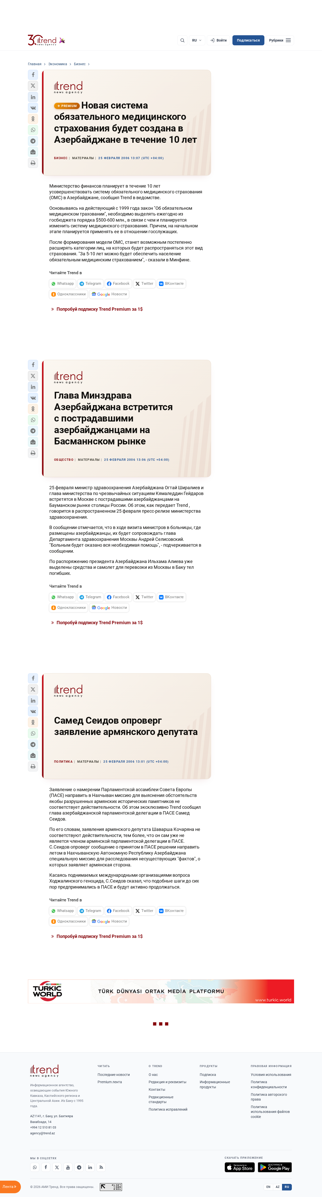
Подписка (208, 1075)
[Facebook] (45, 1167)
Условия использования (271, 1075)
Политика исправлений (168, 1109)
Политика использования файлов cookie (270, 1112)
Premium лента (110, 1082)
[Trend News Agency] (44, 1071)
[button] (33, 75)
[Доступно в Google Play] (275, 1167)
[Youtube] (67, 1167)
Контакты (157, 1089)
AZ (278, 1187)
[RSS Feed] (101, 1167)
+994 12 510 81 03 (43, 1127)
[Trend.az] (46, 40)
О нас (153, 1075)
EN (268, 1187)
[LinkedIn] (90, 1167)
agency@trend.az (42, 1133)
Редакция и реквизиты (167, 1082)
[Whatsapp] (34, 1167)
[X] (56, 1167)
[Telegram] (79, 1167)
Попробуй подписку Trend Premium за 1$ (99, 309)
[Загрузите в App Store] (240, 1167)
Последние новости (114, 1075)
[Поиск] (182, 40)
